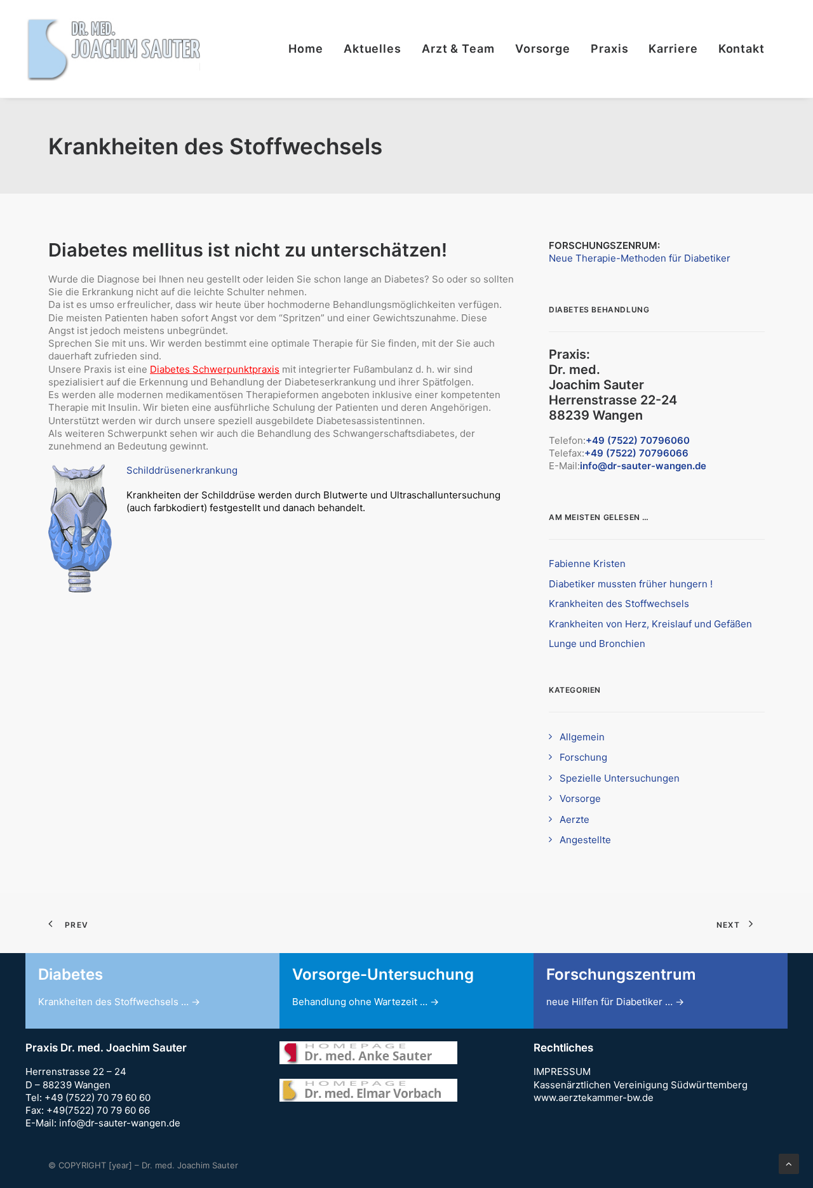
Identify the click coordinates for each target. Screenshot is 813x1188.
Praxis (609, 48)
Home (305, 48)
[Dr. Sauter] (112, 49)
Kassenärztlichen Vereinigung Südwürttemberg (641, 1085)
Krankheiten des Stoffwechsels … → (119, 1002)
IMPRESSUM (562, 1071)
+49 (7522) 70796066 (636, 453)
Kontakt (741, 48)
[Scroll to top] (789, 1163)
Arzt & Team (458, 48)
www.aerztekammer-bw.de (594, 1097)
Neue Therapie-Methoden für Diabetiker (639, 258)
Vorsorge (542, 48)
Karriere (672, 48)
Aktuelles (372, 48)
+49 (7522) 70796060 (638, 440)
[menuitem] (310, 49)
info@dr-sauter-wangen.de (643, 466)
